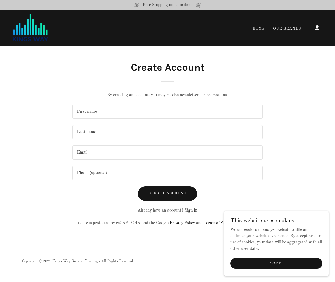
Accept (276, 263)
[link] (30, 28)
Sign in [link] (191, 210)
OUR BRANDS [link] (287, 28)
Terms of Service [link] (219, 223)
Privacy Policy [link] (182, 223)
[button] (317, 28)
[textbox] (167, 112)
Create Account (167, 193)
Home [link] (259, 28)
